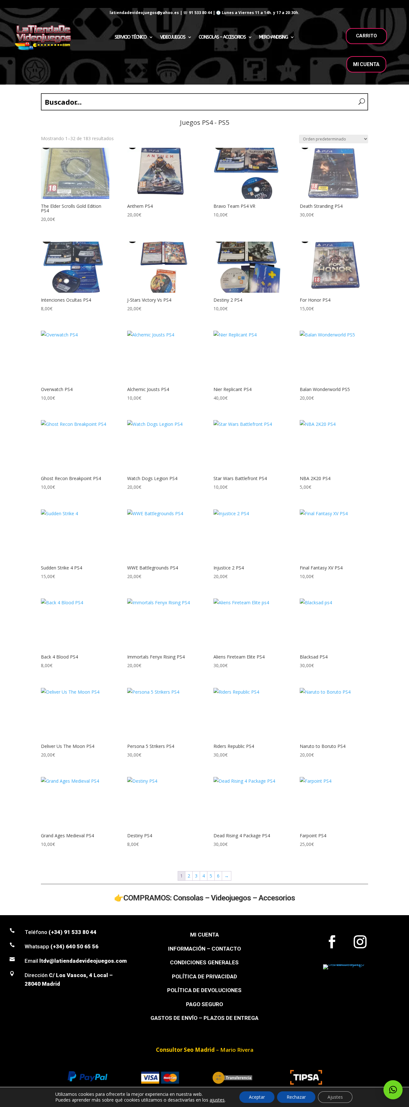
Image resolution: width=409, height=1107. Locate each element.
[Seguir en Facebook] (332, 942)
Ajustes (335, 1097)
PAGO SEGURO (204, 1004)
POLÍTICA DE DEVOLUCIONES (204, 990)
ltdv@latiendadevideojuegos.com (83, 961)
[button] (393, 1089)
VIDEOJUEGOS (172, 37)
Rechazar (296, 1097)
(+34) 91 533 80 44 (72, 932)
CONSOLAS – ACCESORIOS (222, 37)
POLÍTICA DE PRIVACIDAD (204, 976)
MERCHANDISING (273, 37)
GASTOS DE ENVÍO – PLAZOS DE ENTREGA (204, 1018)
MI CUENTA (366, 64)
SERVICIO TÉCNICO (131, 37)
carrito (366, 36)
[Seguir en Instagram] (360, 942)
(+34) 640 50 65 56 (74, 946)
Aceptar (257, 1097)
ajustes (217, 1100)
